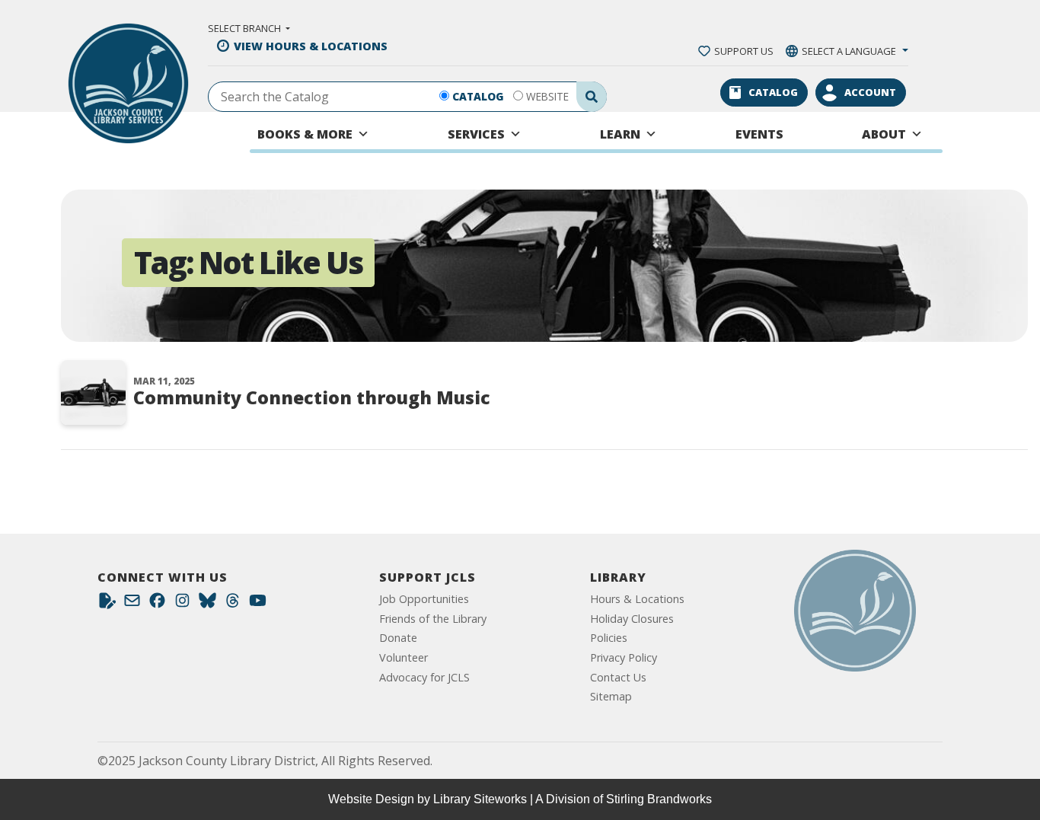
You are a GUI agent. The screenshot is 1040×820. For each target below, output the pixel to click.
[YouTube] (257, 604)
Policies (608, 637)
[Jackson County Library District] (128, 83)
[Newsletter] (132, 604)
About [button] (884, 134)
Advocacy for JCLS (424, 677)
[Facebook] (157, 604)
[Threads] (232, 604)
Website (547, 96)
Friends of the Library (433, 618)
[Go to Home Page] (855, 610)
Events (759, 134)
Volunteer (403, 657)
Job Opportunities (424, 599)
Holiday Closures (632, 618)
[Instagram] (182, 604)
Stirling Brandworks (659, 799)
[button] (249, 28)
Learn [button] (620, 134)
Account (870, 92)
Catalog (478, 96)
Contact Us (618, 677)
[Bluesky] (207, 604)
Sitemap (611, 696)
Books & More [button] (305, 134)
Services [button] (476, 134)
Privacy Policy (623, 657)
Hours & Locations (637, 599)
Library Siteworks (480, 799)
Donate (398, 637)
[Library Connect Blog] (106, 604)
